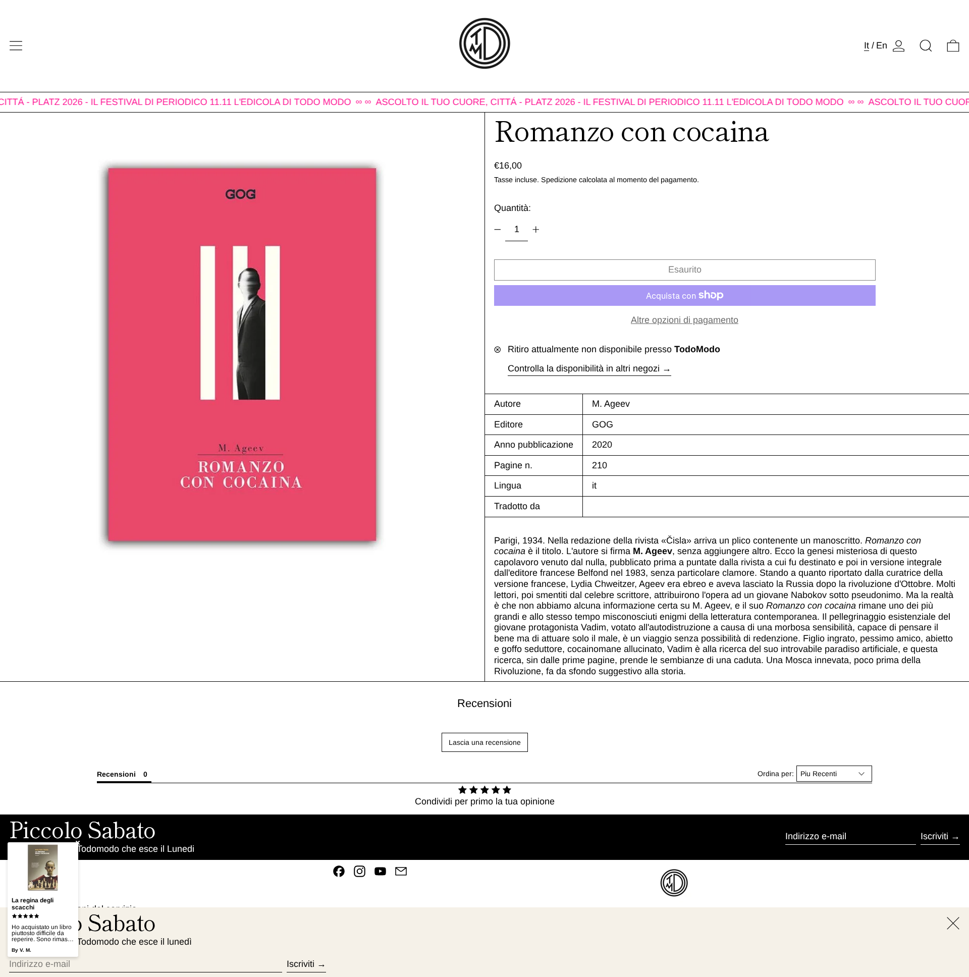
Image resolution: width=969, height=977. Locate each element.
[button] (926, 46)
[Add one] (536, 230)
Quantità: (512, 208)
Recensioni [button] (116, 774)
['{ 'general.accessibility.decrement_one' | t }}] (498, 230)
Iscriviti (934, 836)
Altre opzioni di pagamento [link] (684, 320)
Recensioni (484, 703)
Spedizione (559, 180)
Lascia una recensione (485, 742)
